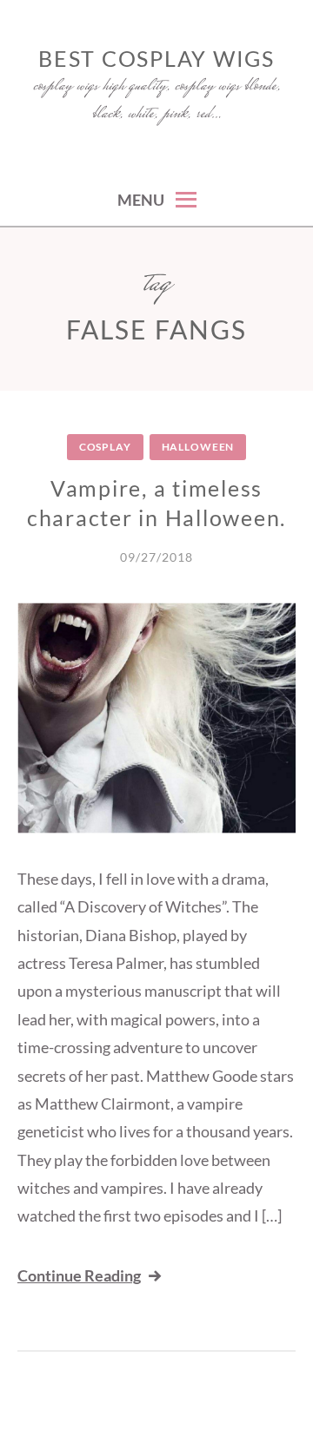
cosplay (105, 446)
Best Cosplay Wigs (156, 58)
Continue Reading (79, 1275)
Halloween (198, 446)
